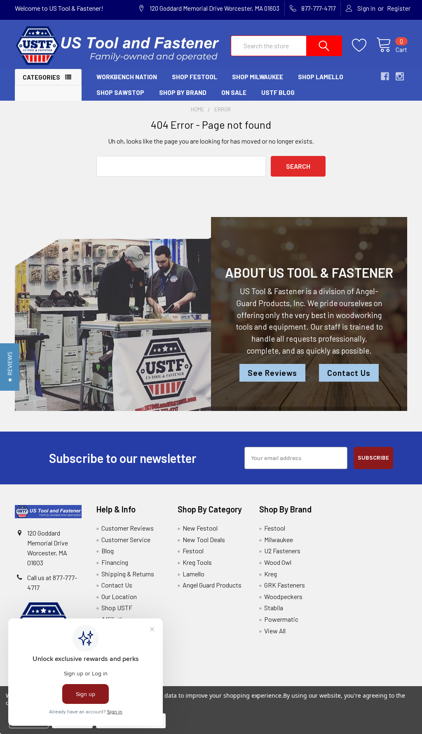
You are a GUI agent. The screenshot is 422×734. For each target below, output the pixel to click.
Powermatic (281, 619)
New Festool (200, 528)
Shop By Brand (182, 92)
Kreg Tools (197, 562)
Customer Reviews (127, 528)
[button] (9, 367)
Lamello (193, 574)
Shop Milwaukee (257, 76)
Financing (114, 562)
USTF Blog (278, 92)
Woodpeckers (283, 596)
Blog (107, 551)
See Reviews (272, 373)
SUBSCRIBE (373, 457)
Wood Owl (277, 562)
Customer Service (125, 539)
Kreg (270, 574)
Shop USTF (116, 607)
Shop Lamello (320, 76)
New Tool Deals (204, 539)
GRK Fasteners (284, 585)
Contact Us (348, 373)
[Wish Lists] (364, 45)
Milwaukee (278, 539)
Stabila (273, 607)
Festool (193, 551)
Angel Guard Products (212, 585)
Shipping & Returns (127, 574)
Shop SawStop (120, 92)
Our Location (119, 596)
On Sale (233, 92)
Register (398, 8)
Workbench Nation (126, 76)
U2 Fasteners (282, 551)
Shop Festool (194, 76)
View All (275, 631)
